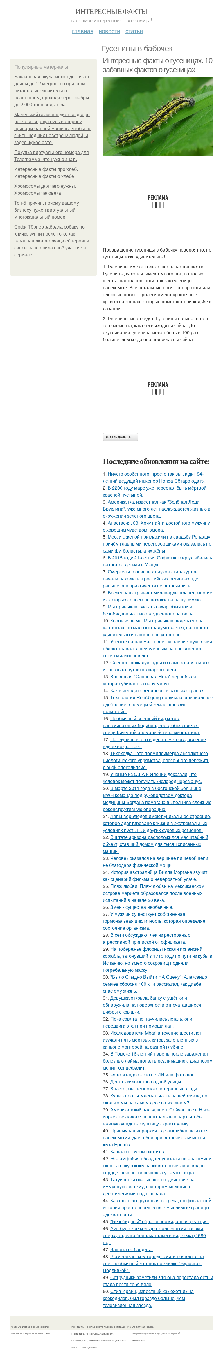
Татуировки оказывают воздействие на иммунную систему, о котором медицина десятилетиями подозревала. (149, 1186)
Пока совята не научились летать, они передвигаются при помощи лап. (147, 1022)
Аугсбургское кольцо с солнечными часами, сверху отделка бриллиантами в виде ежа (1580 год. (154, 1235)
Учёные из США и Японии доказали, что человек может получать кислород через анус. (152, 778)
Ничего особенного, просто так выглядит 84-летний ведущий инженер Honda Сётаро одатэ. (154, 477)
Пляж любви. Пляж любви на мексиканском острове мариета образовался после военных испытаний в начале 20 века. (153, 893)
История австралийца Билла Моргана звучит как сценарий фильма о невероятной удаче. (155, 875)
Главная (82, 30)
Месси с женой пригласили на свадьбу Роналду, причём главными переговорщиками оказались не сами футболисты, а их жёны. (157, 543)
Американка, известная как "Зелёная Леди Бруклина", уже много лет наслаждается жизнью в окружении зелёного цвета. (157, 508)
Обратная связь (143, 1327)
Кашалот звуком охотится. (138, 1151)
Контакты (77, 1327)
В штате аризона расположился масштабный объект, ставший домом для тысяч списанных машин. (155, 844)
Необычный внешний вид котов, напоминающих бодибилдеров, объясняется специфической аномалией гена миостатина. (151, 725)
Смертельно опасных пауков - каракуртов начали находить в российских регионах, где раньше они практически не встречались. (150, 578)
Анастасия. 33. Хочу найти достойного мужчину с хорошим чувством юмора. (156, 526)
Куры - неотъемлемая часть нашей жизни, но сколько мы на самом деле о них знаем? (155, 1099)
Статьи (134, 30)
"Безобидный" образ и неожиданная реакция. (159, 1221)
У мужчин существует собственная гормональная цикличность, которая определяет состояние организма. (155, 921)
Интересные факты (111, 11)
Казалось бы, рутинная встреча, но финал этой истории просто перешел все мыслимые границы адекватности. (157, 1207)
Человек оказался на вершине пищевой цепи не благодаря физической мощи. (155, 861)
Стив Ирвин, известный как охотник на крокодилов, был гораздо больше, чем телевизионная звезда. (148, 1298)
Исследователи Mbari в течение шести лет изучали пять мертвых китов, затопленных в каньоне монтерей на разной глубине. (152, 1039)
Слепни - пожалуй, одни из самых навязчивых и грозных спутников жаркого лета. (156, 666)
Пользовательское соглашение (109, 1327)
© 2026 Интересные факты (30, 1327)
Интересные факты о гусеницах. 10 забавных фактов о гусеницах (157, 65)
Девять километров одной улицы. (146, 1081)
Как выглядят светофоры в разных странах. (157, 690)
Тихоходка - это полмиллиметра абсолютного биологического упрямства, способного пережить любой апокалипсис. (156, 760)
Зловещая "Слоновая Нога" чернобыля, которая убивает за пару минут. (150, 680)
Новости (109, 30)
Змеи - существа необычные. (141, 907)
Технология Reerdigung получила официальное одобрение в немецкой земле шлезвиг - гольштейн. (158, 704)
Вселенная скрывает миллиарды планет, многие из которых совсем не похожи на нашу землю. (157, 596)
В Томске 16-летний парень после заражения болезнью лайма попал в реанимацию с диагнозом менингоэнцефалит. (158, 1060)
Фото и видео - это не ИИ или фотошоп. (153, 1074)
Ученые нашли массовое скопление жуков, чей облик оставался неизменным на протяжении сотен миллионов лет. (157, 648)
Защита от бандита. (131, 1249)
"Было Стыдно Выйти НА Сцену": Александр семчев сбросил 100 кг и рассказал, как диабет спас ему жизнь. (155, 983)
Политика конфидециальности (92, 1333)
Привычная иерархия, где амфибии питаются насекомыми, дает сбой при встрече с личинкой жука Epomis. (156, 1137)
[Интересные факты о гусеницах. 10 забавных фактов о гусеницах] (158, 116)
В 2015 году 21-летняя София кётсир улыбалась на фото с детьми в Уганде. (157, 561)
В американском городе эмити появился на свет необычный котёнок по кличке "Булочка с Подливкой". (153, 1263)
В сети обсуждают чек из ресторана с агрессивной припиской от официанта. (146, 938)
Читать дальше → (120, 437)
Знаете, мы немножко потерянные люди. (154, 1088)
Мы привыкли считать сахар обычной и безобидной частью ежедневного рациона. (149, 610)
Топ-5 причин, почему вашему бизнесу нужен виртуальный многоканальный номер (46, 210)
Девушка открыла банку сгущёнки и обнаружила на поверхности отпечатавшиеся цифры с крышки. (152, 1004)
